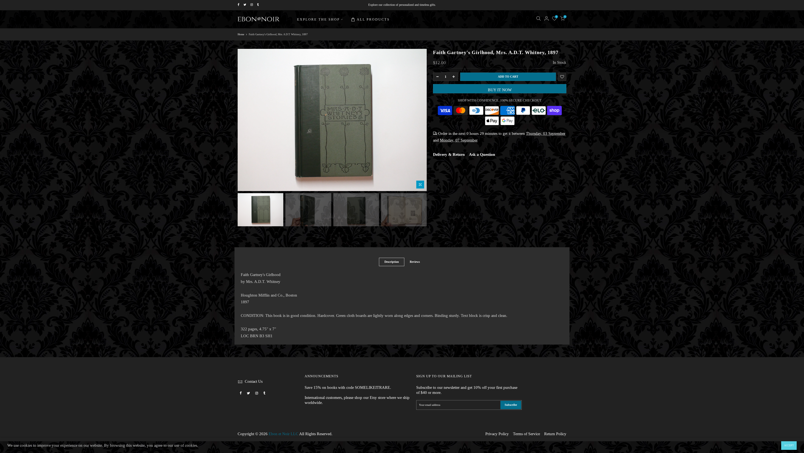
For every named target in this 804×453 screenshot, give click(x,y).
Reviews (415, 261)
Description (391, 261)
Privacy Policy (497, 434)
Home (241, 34)
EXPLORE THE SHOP (318, 19)
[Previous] (245, 120)
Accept (789, 445)
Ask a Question (482, 154)
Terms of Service (526, 434)
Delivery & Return (449, 154)
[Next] (419, 120)
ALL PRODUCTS (373, 19)
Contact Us (254, 381)
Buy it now (500, 90)
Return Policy (555, 434)
